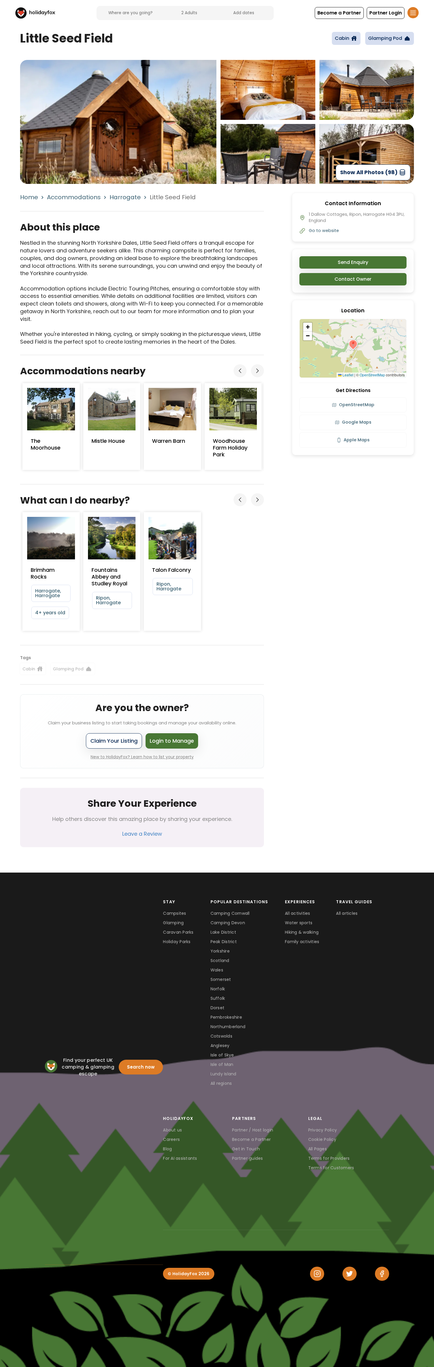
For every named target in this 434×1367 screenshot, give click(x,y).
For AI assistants (180, 1158)
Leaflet (347, 374)
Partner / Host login (252, 1130)
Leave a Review (142, 833)
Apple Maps (357, 440)
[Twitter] (349, 1274)
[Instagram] (317, 1274)
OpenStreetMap (372, 374)
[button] (339, 13)
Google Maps (356, 422)
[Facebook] (382, 1274)
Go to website (324, 230)
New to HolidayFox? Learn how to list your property (142, 757)
